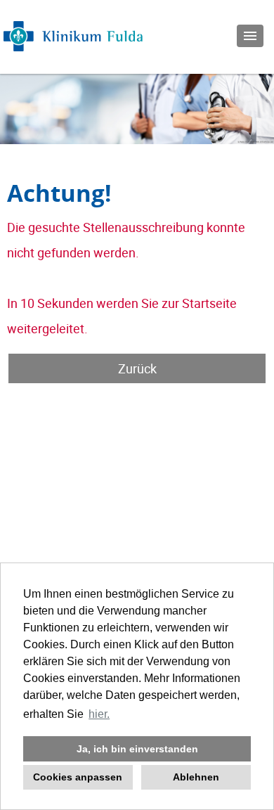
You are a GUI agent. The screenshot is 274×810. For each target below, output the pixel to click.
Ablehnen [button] (196, 777)
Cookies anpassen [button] (77, 777)
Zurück (137, 368)
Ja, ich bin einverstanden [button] (137, 748)
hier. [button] (99, 714)
